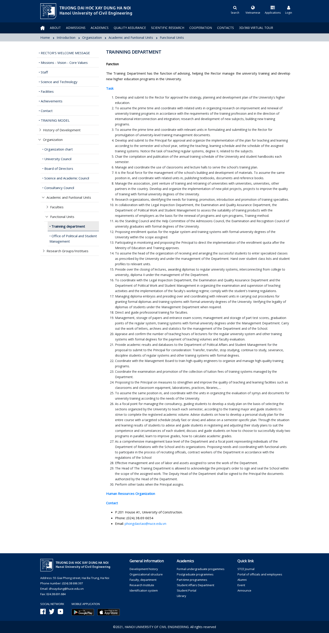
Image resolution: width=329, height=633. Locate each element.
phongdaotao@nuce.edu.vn (145, 523)
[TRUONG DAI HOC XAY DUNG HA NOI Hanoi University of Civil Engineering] (40, 11)
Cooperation (200, 28)
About (55, 28)
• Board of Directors (57, 168)
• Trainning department (67, 226)
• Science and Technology (58, 82)
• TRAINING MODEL (54, 120)
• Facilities (46, 91)
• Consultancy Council (58, 187)
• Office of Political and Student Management (73, 238)
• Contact (46, 110)
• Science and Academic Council (65, 178)
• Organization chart (57, 149)
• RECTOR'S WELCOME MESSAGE (64, 53)
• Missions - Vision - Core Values (63, 62)
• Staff (43, 72)
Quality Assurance (130, 28)
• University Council (56, 159)
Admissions (75, 28)
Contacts (225, 28)
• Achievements (50, 101)
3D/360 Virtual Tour (256, 28)
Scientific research (167, 28)
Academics (100, 28)
